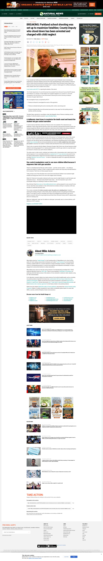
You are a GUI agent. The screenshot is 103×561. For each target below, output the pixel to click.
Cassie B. (49, 351)
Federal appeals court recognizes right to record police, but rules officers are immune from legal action (12, 59)
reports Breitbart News (50, 116)
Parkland (29, 46)
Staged (44, 46)
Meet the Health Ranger (48, 527)
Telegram (84, 528)
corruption (43, 45)
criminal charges (49, 45)
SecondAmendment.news (50, 184)
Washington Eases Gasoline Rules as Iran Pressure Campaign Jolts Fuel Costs (12, 76)
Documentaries (67, 300)
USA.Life (84, 540)
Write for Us (46, 532)
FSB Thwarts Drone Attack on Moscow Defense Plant (12, 48)
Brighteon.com (32, 297)
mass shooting (69, 45)
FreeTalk (84, 535)
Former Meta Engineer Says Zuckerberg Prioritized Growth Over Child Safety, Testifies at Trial (13, 82)
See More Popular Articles (13, 88)
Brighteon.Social (85, 527)
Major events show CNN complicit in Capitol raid (52, 483)
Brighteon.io (84, 525)
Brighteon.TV (32, 299)
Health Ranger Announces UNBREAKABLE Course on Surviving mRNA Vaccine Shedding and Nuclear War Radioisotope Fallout (18, 126)
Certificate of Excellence (66, 271)
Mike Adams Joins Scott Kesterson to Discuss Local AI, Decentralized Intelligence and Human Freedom (7, 125)
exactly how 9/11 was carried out (58, 154)
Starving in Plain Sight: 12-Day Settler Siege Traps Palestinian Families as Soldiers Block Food (12, 43)
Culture (32, 18)
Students (48, 46)
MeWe (83, 536)
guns (64, 45)
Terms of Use (46, 540)
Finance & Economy (52, 18)
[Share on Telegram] (36, 42)
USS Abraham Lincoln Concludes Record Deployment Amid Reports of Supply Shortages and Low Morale (13, 53)
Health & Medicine (41, 18)
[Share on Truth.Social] (42, 42)
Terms (35, 550)
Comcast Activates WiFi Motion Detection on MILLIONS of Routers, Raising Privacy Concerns (12, 65)
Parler (83, 530)
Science (72, 18)
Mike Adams (37, 39)
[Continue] (28, 532)
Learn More (66, 556)
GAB (83, 538)
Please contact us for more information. (34, 514)
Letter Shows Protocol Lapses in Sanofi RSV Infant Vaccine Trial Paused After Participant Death (12, 71)
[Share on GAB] (39, 42)
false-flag (56, 45)
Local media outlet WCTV (33, 89)
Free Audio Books (67, 299)
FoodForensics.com (68, 297)
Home (21, 18)
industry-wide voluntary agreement (38, 284)
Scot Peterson (34, 46)
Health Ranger (33, 21)
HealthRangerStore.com (52, 300)
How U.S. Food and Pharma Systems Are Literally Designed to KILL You (7, 135)
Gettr (83, 533)
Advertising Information (48, 535)
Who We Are (46, 525)
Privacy (31, 550)
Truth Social (84, 532)
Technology (79, 18)
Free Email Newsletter (48, 528)
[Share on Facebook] (31, 42)
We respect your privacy (6, 535)
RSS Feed (65, 536)
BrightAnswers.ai (66, 533)
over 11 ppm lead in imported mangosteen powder (60, 282)
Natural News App (66, 532)
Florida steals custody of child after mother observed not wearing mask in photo (59, 448)
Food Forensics (60, 262)
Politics (26, 18)
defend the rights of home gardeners (47, 286)
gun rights (61, 45)
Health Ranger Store (67, 528)
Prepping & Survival (63, 18)
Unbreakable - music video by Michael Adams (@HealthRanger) (18, 135)
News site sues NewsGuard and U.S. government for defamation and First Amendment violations (57, 376)
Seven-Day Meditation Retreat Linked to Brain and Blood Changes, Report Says (12, 37)
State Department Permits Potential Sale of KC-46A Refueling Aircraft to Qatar (12, 31)
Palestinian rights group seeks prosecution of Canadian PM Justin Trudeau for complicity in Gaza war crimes (58, 353)
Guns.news (39, 184)
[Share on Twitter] (34, 42)
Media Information (47, 533)
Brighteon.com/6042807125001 (34, 203)
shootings (40, 46)
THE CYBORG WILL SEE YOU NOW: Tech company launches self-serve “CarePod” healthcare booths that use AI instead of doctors (59, 364)
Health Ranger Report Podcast (69, 530)
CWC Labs (44, 271)
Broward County (32, 45)
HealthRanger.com (50, 297)
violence (52, 46)
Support (45, 530)
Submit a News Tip (47, 536)
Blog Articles (65, 535)
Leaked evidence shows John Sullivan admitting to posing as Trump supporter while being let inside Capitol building (58, 461)
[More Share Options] (48, 42)
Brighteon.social (33, 300)
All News (65, 527)
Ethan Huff (49, 339)
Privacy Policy (46, 538)
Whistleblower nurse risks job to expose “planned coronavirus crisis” (56, 471)
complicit (39, 45)
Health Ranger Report (8, 111)
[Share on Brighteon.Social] (28, 42)
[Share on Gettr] (45, 42)
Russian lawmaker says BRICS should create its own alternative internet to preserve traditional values (58, 387)
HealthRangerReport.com (52, 299)
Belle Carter (49, 328)
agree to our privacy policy (35, 558)
